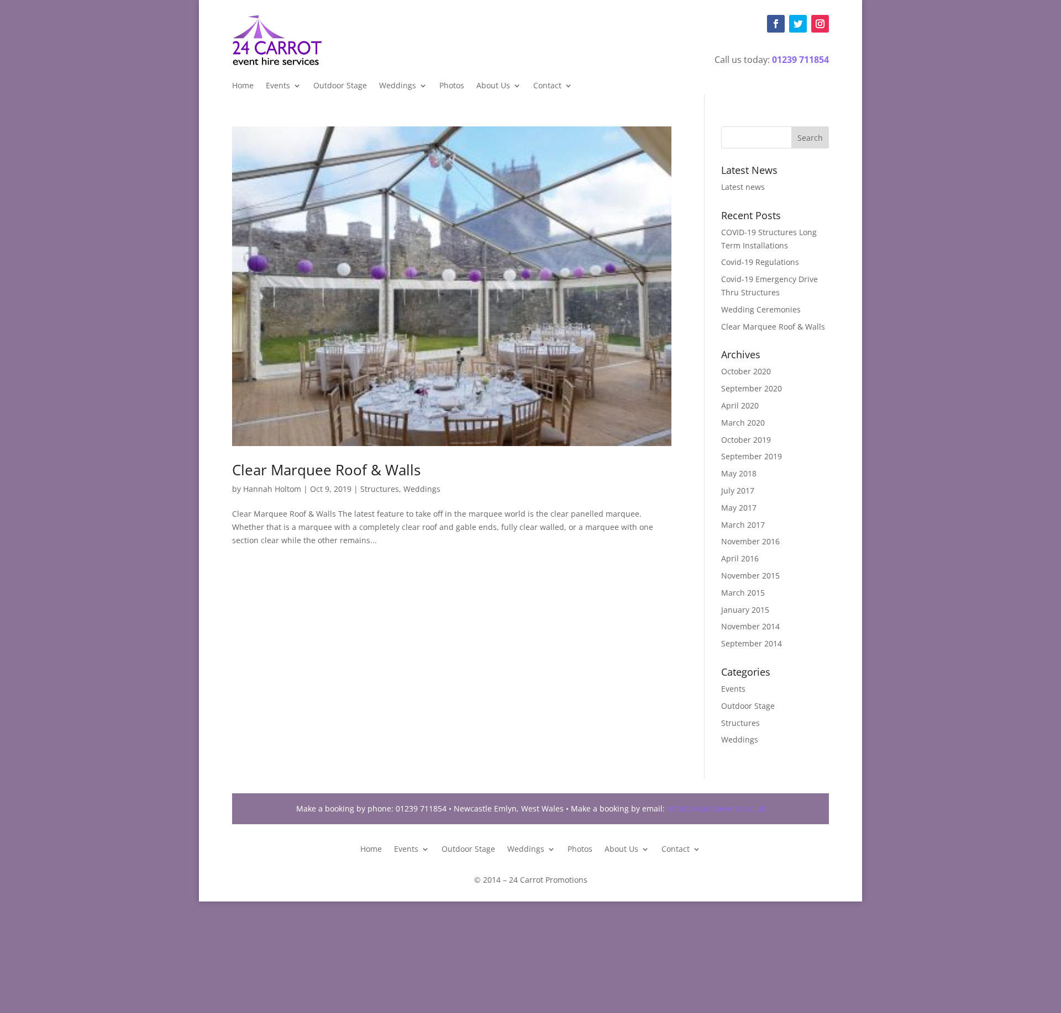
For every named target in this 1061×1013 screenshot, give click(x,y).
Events (278, 86)
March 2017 (743, 524)
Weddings (397, 86)
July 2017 (737, 490)
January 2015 (745, 609)
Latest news (743, 187)
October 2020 (746, 371)
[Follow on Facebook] (776, 24)
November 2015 (750, 575)
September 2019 (751, 456)
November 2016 (750, 541)
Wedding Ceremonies (761, 309)
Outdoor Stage (340, 86)
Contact (547, 86)
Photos (451, 86)
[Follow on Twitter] (798, 24)
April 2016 (740, 558)
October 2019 (746, 439)
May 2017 (739, 507)
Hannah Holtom (272, 489)
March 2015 (743, 592)
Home (243, 86)
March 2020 (743, 422)
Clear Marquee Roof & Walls (326, 470)
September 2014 (751, 643)
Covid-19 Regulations (760, 262)
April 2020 (740, 405)
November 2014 (750, 626)
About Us (493, 86)
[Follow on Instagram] (820, 24)
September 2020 (751, 388)
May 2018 (739, 473)
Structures (379, 489)
